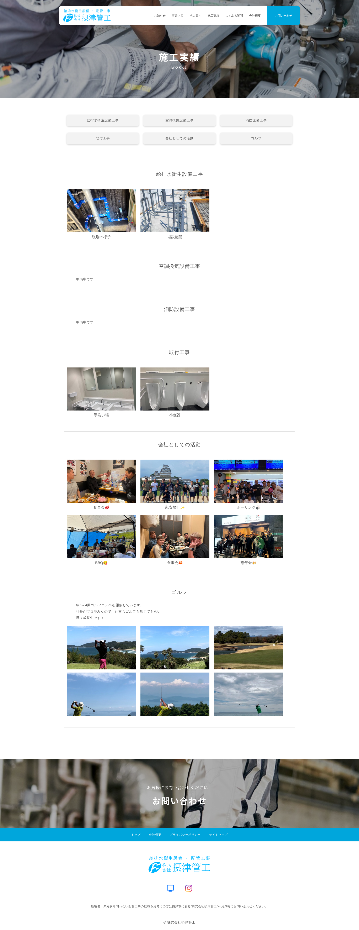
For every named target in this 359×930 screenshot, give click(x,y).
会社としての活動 (179, 138)
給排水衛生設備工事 (103, 120)
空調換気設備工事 (179, 120)
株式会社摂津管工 (181, 922)
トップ (136, 834)
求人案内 (195, 15)
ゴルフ (256, 138)
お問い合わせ (283, 15)
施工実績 (213, 15)
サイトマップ (218, 834)
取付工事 (103, 138)
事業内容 (177, 15)
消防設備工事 (256, 120)
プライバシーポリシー (185, 834)
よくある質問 (234, 15)
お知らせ (160, 15)
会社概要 (255, 15)
